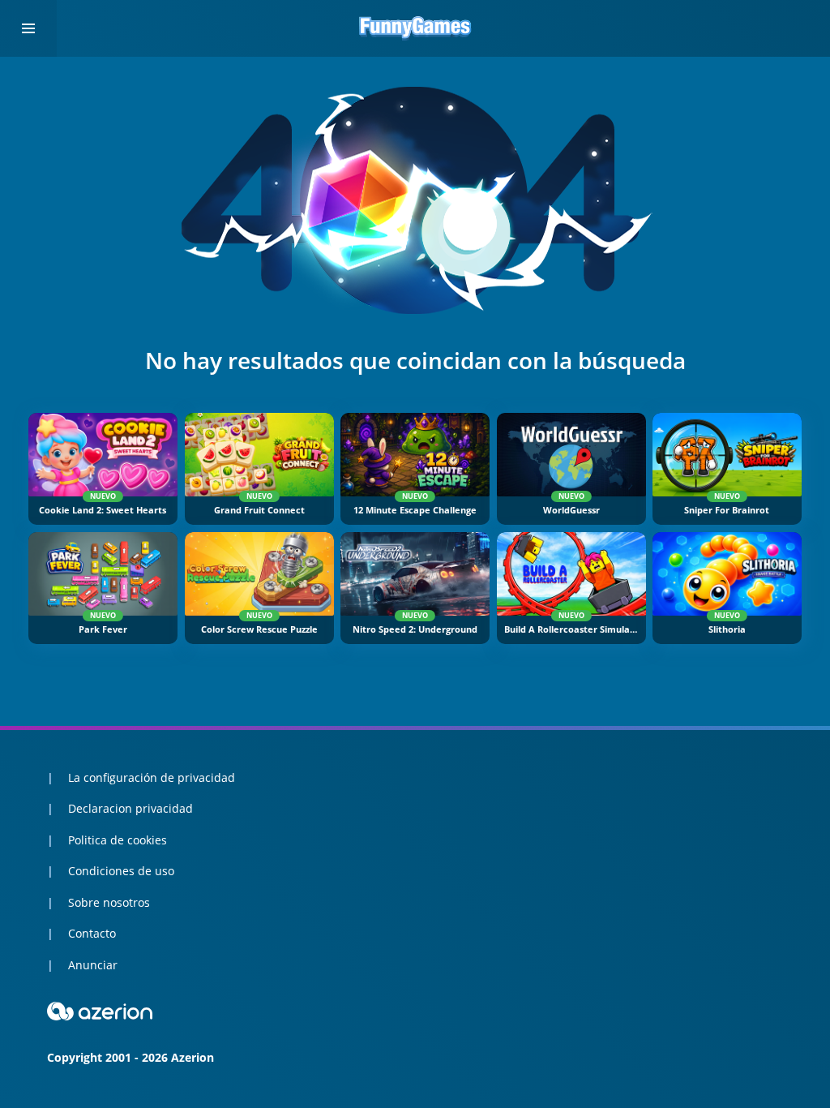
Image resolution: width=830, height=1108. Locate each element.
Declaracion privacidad (130, 808)
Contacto (92, 933)
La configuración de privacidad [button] (151, 777)
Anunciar (93, 965)
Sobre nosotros (109, 902)
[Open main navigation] (28, 28)
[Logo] (415, 28)
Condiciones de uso (121, 870)
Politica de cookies (117, 840)
